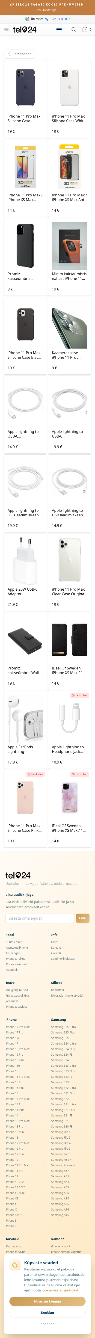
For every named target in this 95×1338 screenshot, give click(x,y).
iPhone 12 (12, 1160)
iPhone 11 (12, 1176)
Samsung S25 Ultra (63, 1027)
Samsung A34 (60, 1198)
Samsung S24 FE (61, 1055)
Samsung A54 (60, 1182)
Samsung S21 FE (61, 1115)
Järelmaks (12, 1001)
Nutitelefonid (14, 942)
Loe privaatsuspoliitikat (60, 1290)
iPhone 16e (13, 1066)
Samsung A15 (60, 1215)
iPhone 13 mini (15, 1132)
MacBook (12, 970)
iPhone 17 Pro (14, 1032)
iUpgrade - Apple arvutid (67, 996)
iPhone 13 (12, 1138)
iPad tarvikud (14, 1246)
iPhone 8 (11, 1221)
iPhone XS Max (15, 1193)
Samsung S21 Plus (63, 1110)
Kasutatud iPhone (17, 948)
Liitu (82, 918)
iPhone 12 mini (15, 1154)
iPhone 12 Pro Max (18, 1143)
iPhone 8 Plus (14, 1215)
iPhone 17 (12, 1043)
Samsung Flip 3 (61, 1149)
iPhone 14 (12, 1115)
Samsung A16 (60, 1209)
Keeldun (47, 1312)
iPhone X (11, 1209)
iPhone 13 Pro (14, 1126)
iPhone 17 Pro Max (18, 1027)
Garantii (56, 953)
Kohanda (47, 1324)
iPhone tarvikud (15, 959)
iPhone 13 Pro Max (18, 1121)
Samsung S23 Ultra (63, 1066)
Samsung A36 (60, 1193)
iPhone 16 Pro (14, 1055)
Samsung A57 (60, 1171)
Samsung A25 (60, 1204)
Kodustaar (57, 990)
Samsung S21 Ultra (63, 1104)
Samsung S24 (60, 1060)
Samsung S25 (60, 1038)
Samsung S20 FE (61, 1126)
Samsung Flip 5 (61, 1138)
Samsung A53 (60, 1187)
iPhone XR (12, 1204)
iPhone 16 (12, 1071)
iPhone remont (60, 1246)
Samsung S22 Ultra (63, 1088)
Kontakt (56, 948)
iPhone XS (12, 1198)
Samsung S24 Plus (63, 1049)
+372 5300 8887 (59, 19)
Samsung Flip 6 (61, 1132)
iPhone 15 (12, 1093)
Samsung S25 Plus (63, 1032)
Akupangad (13, 953)
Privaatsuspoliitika (17, 996)
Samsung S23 (60, 1082)
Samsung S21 (60, 1121)
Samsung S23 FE (61, 1077)
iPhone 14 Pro (14, 1104)
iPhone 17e (13, 1038)
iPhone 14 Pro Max (18, 1099)
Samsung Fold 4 (61, 1160)
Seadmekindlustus (63, 959)
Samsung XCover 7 (63, 1165)
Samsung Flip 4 (61, 1143)
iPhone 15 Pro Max (18, 1077)
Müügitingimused (17, 990)
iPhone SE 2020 (15, 1187)
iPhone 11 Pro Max (18, 1165)
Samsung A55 (60, 1176)
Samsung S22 (60, 1099)
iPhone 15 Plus (15, 1088)
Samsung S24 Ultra (63, 1043)
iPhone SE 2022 (15, 1182)
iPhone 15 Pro (14, 1082)
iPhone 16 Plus (15, 1060)
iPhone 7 (11, 1226)
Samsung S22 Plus (63, 1093)
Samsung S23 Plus (63, 1071)
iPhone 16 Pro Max (18, 1049)
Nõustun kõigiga (47, 1301)
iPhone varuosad (16, 964)
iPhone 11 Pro (14, 1171)
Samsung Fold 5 (61, 1154)
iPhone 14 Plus (15, 1110)
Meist (54, 942)
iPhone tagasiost (16, 1007)
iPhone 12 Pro (14, 1149)
